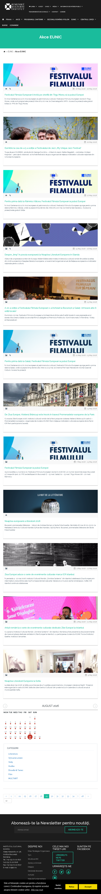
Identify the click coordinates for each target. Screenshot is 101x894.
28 (41, 796)
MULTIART (13, 778)
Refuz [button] (71, 887)
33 (68, 796)
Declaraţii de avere (35, 871)
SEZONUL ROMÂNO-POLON (58, 19)
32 (63, 796)
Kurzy (41, 6)
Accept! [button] (88, 887)
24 (20, 796)
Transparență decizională (38, 12)
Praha (8, 19)
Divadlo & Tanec (15, 770)
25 (25, 796)
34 (73, 796)
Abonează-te (75, 829)
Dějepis (31, 867)
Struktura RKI (33, 859)
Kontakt (55, 12)
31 (57, 796)
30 (52, 796)
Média (55, 6)
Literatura (13, 754)
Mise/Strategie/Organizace (39, 851)
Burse (4, 25)
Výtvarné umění (15, 758)
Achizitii (31, 875)
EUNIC (73, 19)
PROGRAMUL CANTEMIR (33, 19)
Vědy (10, 762)
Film (10, 774)
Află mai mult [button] (37, 890)
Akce (18, 19)
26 (30, 796)
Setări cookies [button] (58, 886)
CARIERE (62, 12)
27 (36, 796)
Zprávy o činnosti (34, 863)
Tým (29, 855)
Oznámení (14, 25)
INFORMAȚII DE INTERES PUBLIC (70, 6)
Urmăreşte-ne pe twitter (62, 857)
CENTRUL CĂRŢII (87, 19)
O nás (47, 6)
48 (82, 796)
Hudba (11, 766)
